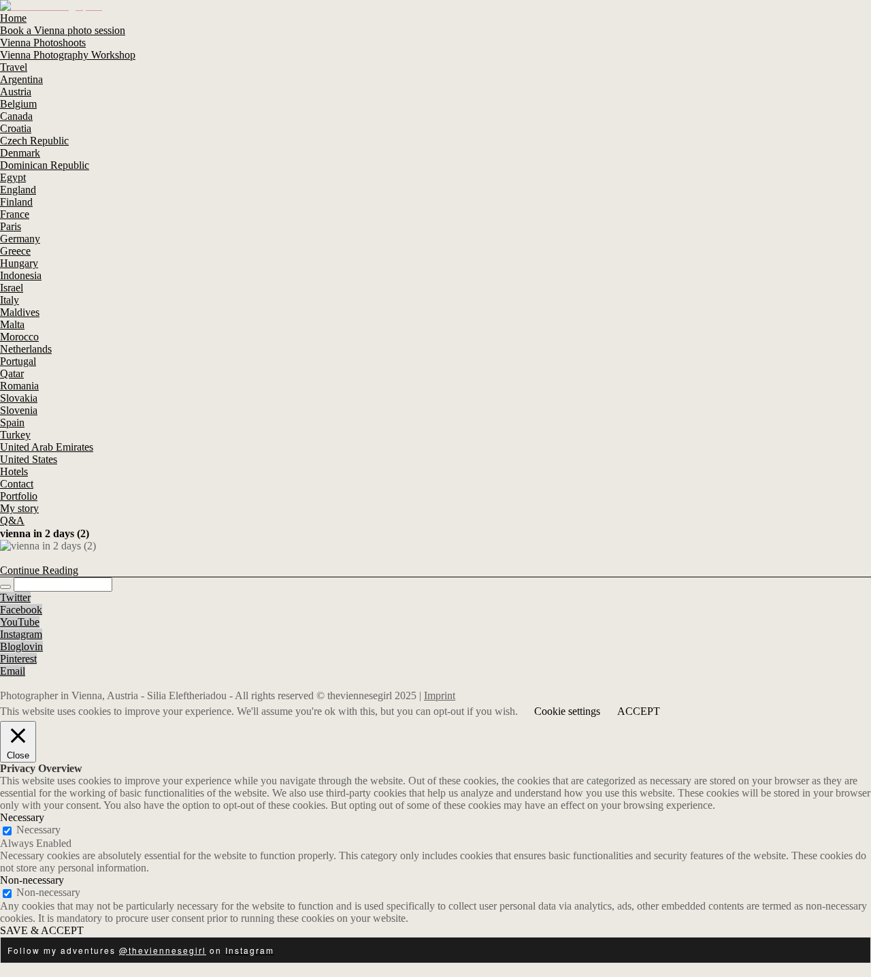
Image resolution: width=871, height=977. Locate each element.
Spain (12, 422)
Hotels (14, 471)
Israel (11, 287)
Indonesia (21, 275)
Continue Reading (39, 570)
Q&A (12, 520)
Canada (16, 116)
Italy (9, 300)
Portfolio (18, 496)
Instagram (21, 634)
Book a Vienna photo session (62, 30)
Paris (10, 226)
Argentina (21, 79)
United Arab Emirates (46, 447)
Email (12, 671)
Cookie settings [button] (567, 711)
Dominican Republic (44, 165)
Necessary (38, 829)
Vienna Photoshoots (43, 42)
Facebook (21, 609)
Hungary (19, 263)
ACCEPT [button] (638, 711)
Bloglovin (21, 646)
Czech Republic (34, 140)
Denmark (20, 153)
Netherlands (26, 349)
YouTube (19, 622)
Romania (19, 385)
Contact (16, 484)
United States (28, 459)
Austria (15, 91)
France (14, 214)
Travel (13, 67)
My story (19, 508)
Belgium (18, 104)
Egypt (13, 177)
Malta (12, 324)
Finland (16, 202)
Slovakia (18, 398)
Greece (15, 251)
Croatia (15, 128)
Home (13, 18)
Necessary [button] (22, 817)
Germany (20, 238)
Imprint (439, 695)
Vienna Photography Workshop (67, 55)
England (18, 189)
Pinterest (18, 658)
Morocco (19, 336)
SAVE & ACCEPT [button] (42, 930)
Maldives (19, 312)
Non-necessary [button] (32, 880)
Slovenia (18, 410)
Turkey (15, 435)
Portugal (18, 361)
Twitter (15, 597)
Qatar (12, 373)
